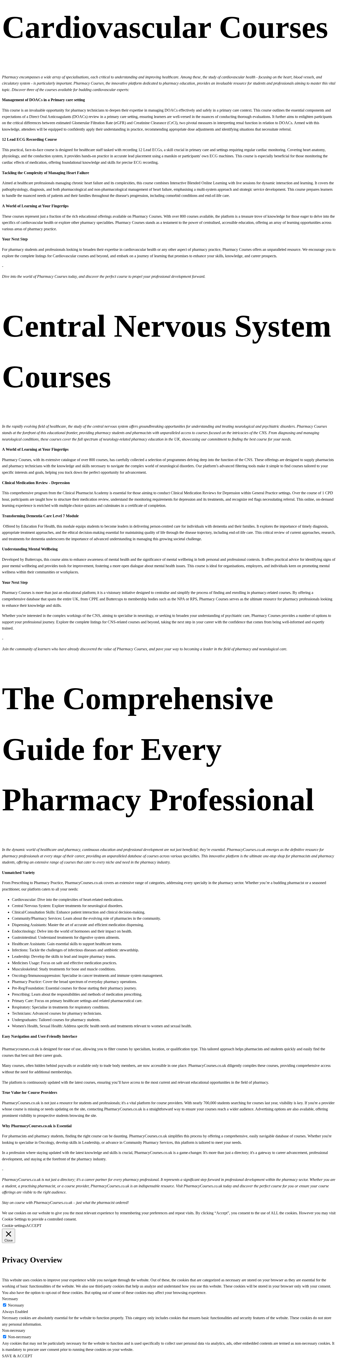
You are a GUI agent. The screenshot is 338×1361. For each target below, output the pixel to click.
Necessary (16, 1305)
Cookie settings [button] (14, 1225)
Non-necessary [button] (13, 1330)
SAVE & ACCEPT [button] (17, 1356)
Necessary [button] (10, 1299)
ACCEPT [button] (34, 1225)
